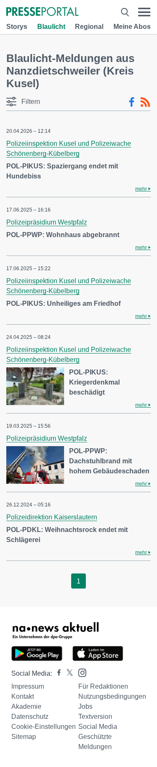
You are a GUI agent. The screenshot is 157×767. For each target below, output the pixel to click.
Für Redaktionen (103, 686)
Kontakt (22, 696)
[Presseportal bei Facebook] (56, 673)
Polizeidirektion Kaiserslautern (51, 517)
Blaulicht (51, 26)
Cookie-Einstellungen (43, 726)
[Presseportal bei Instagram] (79, 672)
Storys (16, 26)
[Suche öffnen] (125, 12)
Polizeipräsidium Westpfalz (46, 222)
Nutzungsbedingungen (112, 696)
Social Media (97, 726)
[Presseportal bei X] (67, 673)
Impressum (27, 686)
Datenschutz (30, 716)
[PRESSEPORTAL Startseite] (42, 12)
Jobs (85, 706)
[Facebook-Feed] (132, 102)
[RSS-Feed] (145, 102)
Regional (89, 26)
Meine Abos (132, 26)
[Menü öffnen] (144, 12)
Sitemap (23, 736)
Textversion (95, 716)
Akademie (26, 706)
